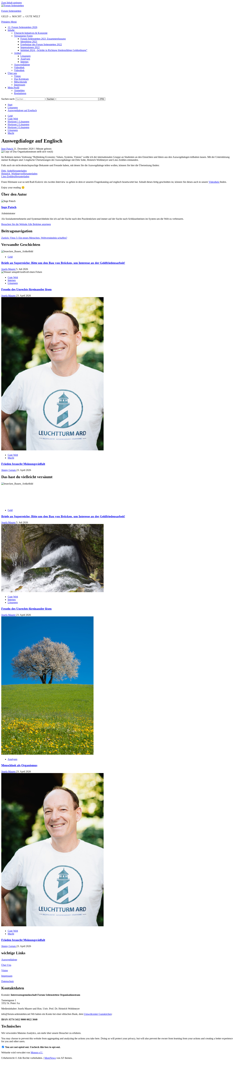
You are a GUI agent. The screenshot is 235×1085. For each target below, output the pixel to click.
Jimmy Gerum (8, 470)
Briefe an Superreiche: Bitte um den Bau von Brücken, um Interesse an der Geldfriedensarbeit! (63, 263)
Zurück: (34, 237)
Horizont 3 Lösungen (18, 127)
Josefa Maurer (8, 269)
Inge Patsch (7, 148)
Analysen (25, 58)
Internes (24, 61)
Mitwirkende (20, 81)
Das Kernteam (21, 79)
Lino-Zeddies (8, 176)
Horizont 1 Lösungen (18, 121)
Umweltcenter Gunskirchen (98, 1014)
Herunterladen (19, 170)
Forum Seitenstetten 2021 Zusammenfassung (43, 38)
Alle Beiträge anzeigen (39, 224)
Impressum (19, 84)
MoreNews (50, 1058)
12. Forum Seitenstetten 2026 (22, 27)
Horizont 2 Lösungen (18, 124)
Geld (10, 115)
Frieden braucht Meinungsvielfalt (23, 464)
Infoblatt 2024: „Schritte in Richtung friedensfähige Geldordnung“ (53, 50)
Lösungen (25, 56)
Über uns (12, 73)
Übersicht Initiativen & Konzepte (30, 33)
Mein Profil (13, 87)
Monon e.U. (37, 1052)
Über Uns (6, 965)
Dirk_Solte (6, 170)
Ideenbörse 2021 (28, 41)
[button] (9, 21)
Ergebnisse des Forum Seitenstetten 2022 (41, 44)
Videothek (19, 67)
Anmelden (19, 90)
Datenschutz (7, 981)
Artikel (17, 53)
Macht (11, 133)
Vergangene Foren (23, 35)
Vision (17, 76)
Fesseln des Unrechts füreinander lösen (26, 289)
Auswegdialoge (22, 64)
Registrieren (20, 93)
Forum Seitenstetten (11, 11)
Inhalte (11, 30)
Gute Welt (13, 118)
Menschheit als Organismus (19, 765)
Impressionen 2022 (30, 47)
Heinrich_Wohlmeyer (12, 173)
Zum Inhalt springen (11, 2)
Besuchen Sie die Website (14, 224)
